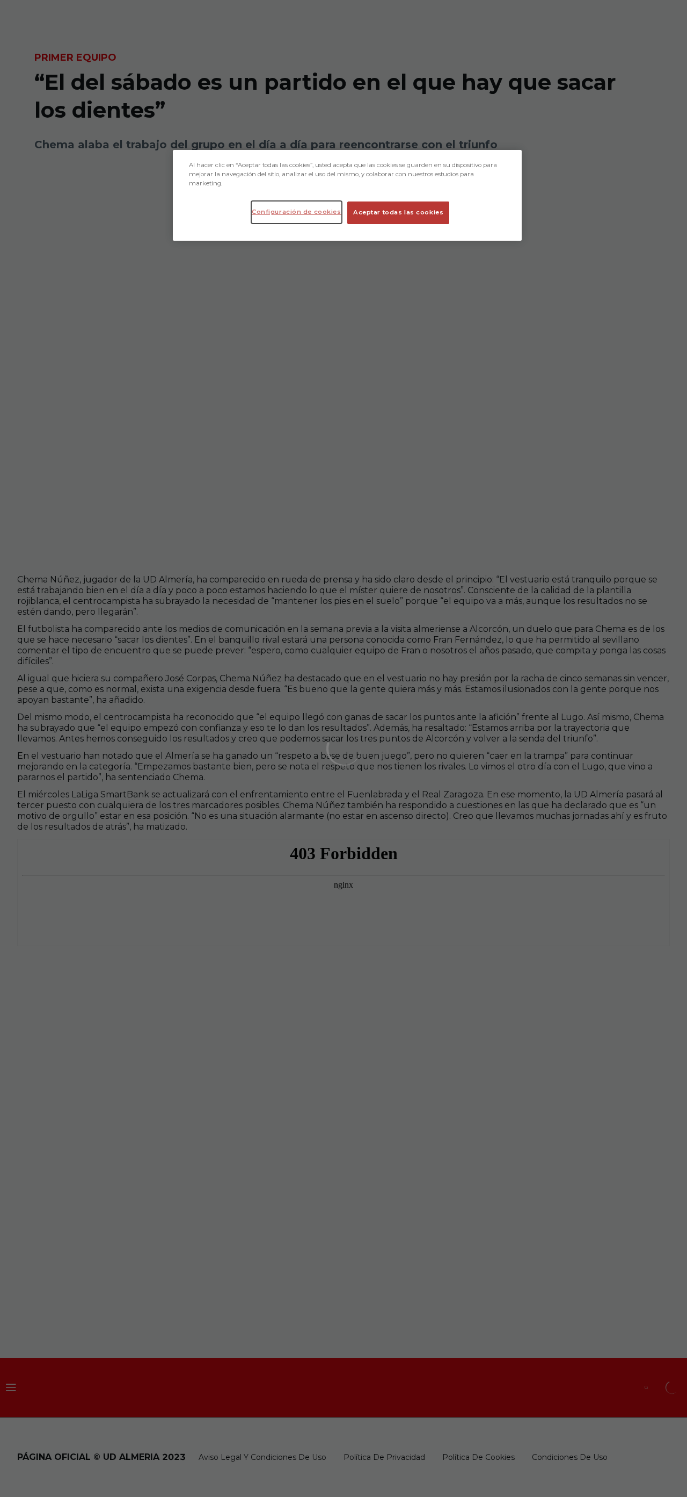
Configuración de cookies (296, 211)
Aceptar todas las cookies (398, 212)
